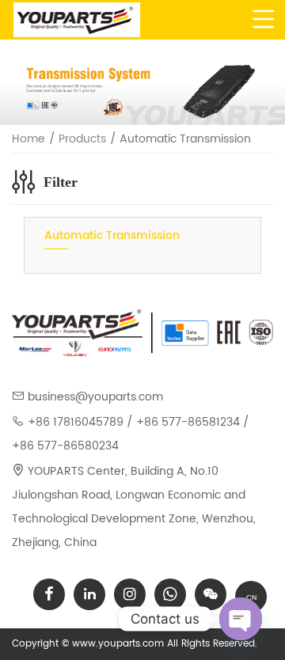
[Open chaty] (240, 618)
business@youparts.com (95, 397)
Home (28, 139)
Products (82, 139)
